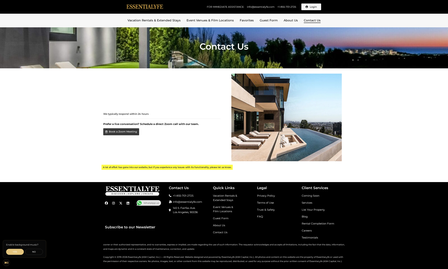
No (34, 251)
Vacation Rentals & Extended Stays (154, 20)
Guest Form (269, 20)
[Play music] (6, 262)
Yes (15, 251)
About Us (291, 20)
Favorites (247, 20)
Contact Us (312, 20)
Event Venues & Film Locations (210, 20)
